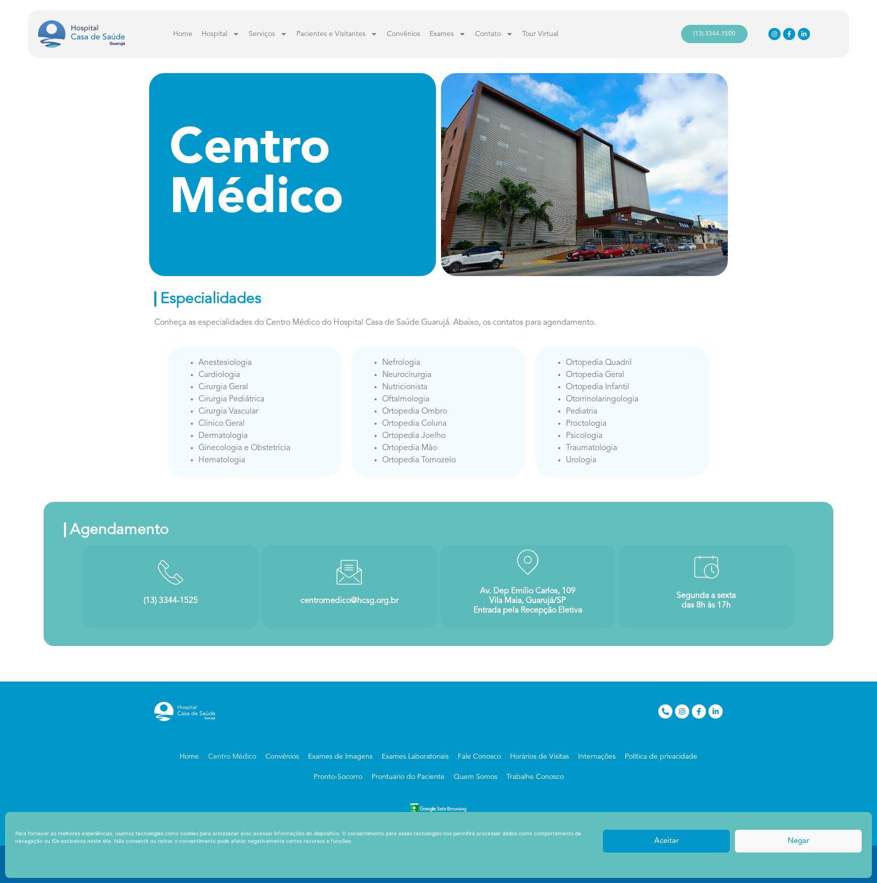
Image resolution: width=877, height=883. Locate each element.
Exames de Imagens (340, 756)
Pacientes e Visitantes (330, 34)
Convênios (403, 34)
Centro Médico (232, 756)
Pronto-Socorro (338, 776)
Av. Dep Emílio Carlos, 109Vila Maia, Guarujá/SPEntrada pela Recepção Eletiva (528, 601)
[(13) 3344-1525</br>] (170, 572)
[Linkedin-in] (804, 34)
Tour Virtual (540, 34)
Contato (488, 34)
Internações (597, 756)
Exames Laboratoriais (415, 756)
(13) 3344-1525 (171, 601)
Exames (441, 34)
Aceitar (666, 841)
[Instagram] (774, 34)
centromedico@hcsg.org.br (349, 601)
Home (182, 34)
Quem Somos (475, 776)
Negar (798, 841)
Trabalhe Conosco (535, 776)
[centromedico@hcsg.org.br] (349, 572)
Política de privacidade (47, 866)
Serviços (262, 34)
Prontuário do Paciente (408, 776)
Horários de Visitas (539, 756)
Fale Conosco (479, 756)
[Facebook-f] (789, 34)
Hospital (214, 34)
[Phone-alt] (665, 711)
